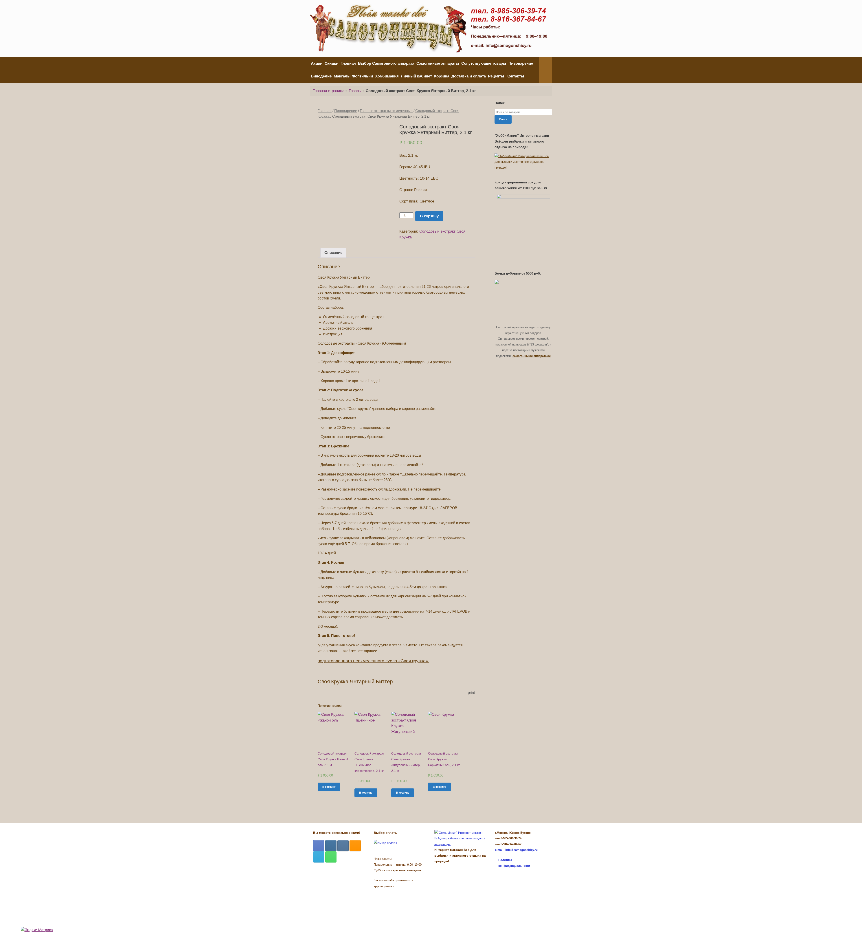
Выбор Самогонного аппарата (386, 63)
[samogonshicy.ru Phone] (330, 857)
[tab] (333, 253)
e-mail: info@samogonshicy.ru (516, 850)
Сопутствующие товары (483, 63)
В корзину (429, 216)
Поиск (503, 119)
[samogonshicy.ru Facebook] (318, 845)
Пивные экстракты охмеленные (386, 111)
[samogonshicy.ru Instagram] (330, 845)
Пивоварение (520, 63)
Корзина (441, 76)
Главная (348, 63)
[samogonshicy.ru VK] (343, 845)
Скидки (331, 63)
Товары (355, 91)
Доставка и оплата (468, 76)
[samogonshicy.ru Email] (318, 857)
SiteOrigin (428, 901)
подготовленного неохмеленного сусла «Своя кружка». (373, 660)
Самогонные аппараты (437, 63)
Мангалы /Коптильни (353, 76)
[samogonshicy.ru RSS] (355, 845)
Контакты (515, 76)
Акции (316, 63)
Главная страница (328, 91)
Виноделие (321, 76)
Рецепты (496, 76)
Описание (333, 253)
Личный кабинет (416, 76)
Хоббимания (387, 76)
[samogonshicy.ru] (429, 28)
